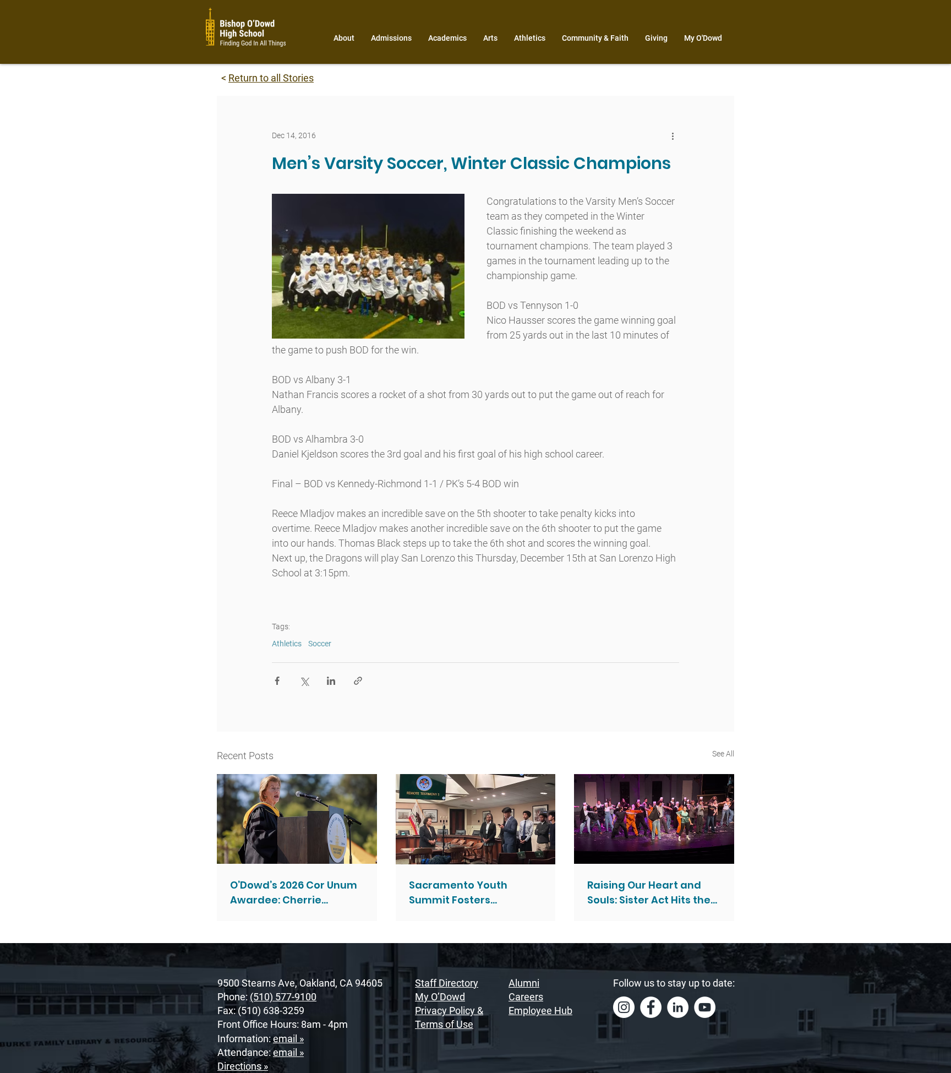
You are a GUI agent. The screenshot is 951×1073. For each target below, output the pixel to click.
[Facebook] (651, 1007)
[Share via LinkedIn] (331, 681)
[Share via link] (358, 681)
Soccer (319, 643)
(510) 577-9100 (283, 997)
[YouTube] (704, 1007)
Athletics (287, 643)
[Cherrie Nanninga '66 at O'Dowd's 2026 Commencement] (297, 819)
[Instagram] (624, 1007)
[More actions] (672, 135)
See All (723, 753)
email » (288, 1038)
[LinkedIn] (677, 1007)
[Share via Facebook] (277, 681)
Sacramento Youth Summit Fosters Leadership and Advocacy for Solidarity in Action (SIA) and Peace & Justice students (473, 892)
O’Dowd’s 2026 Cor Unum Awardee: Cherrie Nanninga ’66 (293, 892)
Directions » (242, 1066)
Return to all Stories (271, 78)
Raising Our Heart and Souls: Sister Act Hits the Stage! (648, 892)
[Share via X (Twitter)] (304, 681)
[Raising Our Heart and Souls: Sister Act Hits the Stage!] (654, 819)
